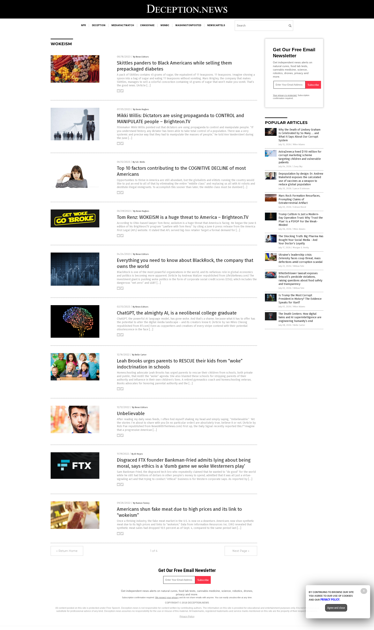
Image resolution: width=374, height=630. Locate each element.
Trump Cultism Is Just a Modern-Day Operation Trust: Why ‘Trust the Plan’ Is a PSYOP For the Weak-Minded (301, 220)
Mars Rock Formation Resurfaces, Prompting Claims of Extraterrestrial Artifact (299, 199)
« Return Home (67, 551)
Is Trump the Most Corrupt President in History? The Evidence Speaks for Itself (300, 299)
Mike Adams (299, 144)
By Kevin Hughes (141, 109)
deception (98, 25)
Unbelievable (131, 413)
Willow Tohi (298, 266)
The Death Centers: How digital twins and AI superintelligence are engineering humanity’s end (300, 317)
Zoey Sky (297, 166)
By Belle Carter (139, 354)
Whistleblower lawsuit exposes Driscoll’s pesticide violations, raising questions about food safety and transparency (300, 279)
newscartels (216, 25)
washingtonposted (188, 25)
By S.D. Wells (139, 162)
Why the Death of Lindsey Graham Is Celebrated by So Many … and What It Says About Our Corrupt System (299, 135)
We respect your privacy (167, 597)
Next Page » (240, 551)
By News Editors (141, 57)
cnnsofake (147, 25)
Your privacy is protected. (285, 95)
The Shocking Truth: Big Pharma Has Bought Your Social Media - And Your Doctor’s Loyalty (301, 240)
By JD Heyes (137, 454)
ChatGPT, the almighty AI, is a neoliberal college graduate (177, 313)
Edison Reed (299, 207)
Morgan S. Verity (301, 247)
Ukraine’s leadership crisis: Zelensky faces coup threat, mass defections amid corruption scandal (301, 258)
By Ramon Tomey (141, 503)
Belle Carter (299, 325)
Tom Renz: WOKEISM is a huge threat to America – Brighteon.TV (182, 217)
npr (83, 25)
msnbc (165, 25)
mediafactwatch (122, 25)
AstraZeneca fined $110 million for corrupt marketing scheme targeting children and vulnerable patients (300, 157)
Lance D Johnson (301, 188)
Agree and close (336, 607)
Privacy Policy (187, 616)
